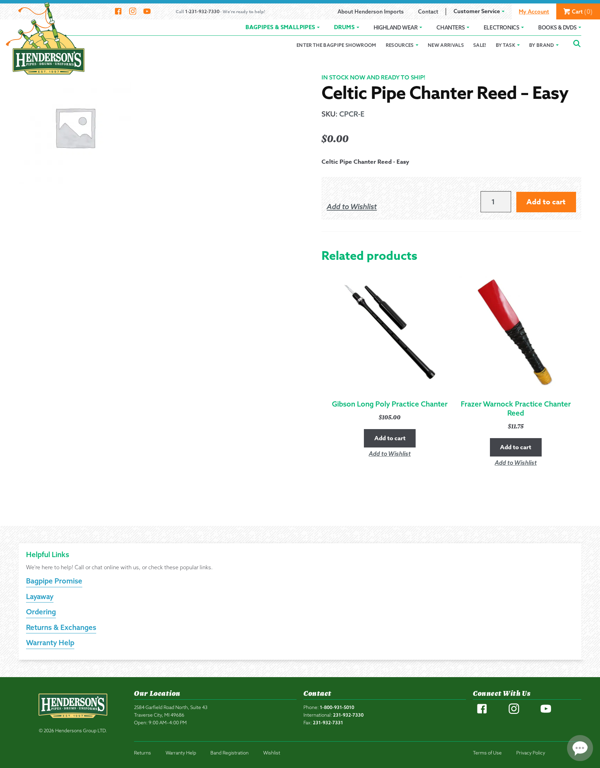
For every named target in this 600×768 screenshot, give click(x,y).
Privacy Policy (530, 753)
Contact (428, 11)
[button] (352, 207)
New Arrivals (446, 45)
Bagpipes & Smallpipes (280, 27)
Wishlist (271, 753)
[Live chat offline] (580, 748)
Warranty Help (50, 642)
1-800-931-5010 (337, 707)
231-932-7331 (328, 722)
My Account (534, 11)
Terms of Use (487, 753)
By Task (505, 45)
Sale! (479, 45)
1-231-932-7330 (202, 11)
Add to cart (546, 202)
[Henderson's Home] (73, 720)
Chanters (450, 27)
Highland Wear (396, 27)
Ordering (41, 611)
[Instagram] (132, 11)
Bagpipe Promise (54, 580)
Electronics (501, 27)
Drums (344, 27)
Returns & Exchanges (61, 627)
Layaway (39, 596)
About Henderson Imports (371, 11)
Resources (400, 45)
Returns (142, 753)
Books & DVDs (557, 27)
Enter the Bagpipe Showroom (336, 45)
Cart (582, 12)
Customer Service (476, 11)
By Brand (541, 45)
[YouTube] (147, 11)
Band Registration (229, 753)
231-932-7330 (348, 715)
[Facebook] (118, 11)
